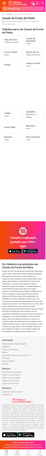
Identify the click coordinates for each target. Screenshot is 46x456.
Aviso (31, 445)
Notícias (5, 364)
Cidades (9, 14)
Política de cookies (35, 447)
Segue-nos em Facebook (11, 375)
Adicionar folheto (8, 361)
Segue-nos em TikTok (10, 383)
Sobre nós (6, 358)
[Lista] (37, 3)
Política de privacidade (20, 447)
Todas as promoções (10, 350)
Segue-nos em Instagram (11, 378)
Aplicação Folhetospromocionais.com (16, 355)
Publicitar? (6, 347)
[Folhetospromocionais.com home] (18, 3)
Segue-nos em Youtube (10, 381)
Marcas (5, 352)
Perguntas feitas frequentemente (14, 344)
